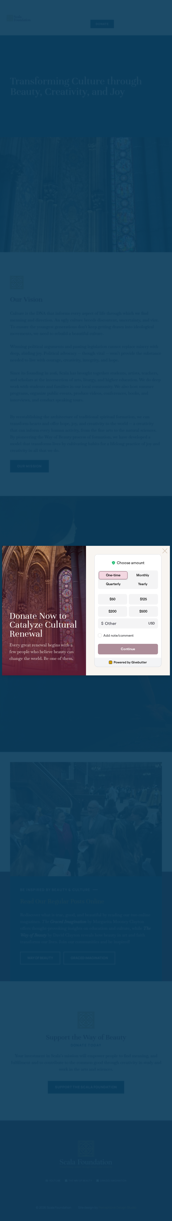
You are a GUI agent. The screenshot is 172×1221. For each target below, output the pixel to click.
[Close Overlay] (165, 551)
